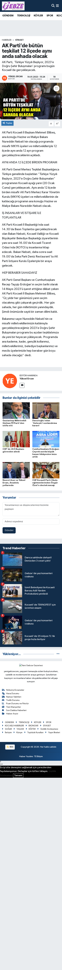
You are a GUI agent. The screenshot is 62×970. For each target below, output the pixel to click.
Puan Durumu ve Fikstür (17, 703)
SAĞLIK (8, 729)
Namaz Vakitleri (13, 697)
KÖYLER (38, 15)
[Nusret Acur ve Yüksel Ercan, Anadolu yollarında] (16, 470)
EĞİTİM (32, 729)
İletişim (8, 732)
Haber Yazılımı (26, 756)
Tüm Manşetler (13, 707)
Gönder (9, 530)
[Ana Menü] (57, 6)
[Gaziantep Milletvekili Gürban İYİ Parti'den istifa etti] (16, 410)
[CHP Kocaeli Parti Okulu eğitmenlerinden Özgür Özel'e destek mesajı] (46, 470)
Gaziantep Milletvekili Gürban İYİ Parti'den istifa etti (14, 423)
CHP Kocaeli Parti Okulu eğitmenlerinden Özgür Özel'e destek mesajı (45, 482)
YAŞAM (20, 729)
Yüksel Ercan (27, 378)
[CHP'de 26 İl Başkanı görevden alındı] (16, 439)
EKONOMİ (33, 726)
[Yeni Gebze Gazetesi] (13, 6)
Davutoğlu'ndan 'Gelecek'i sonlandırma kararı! (44, 423)
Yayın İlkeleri (54, 732)
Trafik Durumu (13, 700)
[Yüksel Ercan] (10, 381)
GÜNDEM (7, 15)
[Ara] (53, 6)
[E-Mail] (22, 385)
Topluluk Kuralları (35, 732)
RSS (11, 747)
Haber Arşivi (12, 714)
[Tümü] (58, 654)
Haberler (6, 40)
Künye (19, 732)
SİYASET (19, 40)
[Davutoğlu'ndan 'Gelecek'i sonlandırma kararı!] (46, 410)
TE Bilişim (38, 756)
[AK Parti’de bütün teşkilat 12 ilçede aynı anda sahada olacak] (31, 101)
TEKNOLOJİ (23, 15)
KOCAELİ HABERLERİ (14, 726)
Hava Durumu (12, 693)
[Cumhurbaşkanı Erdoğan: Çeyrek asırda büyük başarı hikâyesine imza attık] (46, 439)
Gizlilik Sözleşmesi (49, 729)
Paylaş (9, 123)
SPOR (49, 15)
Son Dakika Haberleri (16, 710)
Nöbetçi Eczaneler (15, 690)
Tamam (18, 775)
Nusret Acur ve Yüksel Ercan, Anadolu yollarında (14, 482)
